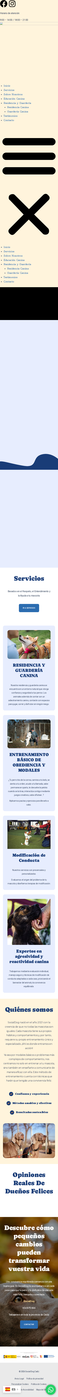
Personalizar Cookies (20, 1384)
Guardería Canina (17, 111)
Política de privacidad (34, 1378)
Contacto (9, 120)
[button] (29, 185)
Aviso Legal (19, 1378)
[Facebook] (3, 3)
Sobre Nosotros (13, 94)
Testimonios (10, 115)
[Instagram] (12, 3)
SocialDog (29, 1301)
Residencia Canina (18, 107)
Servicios (9, 90)
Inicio (7, 85)
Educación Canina (14, 98)
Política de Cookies (39, 1384)
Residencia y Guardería (17, 103)
